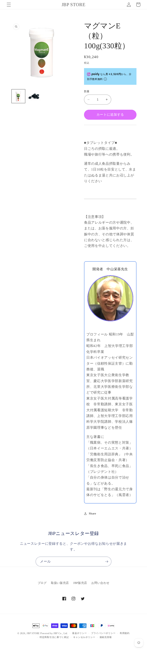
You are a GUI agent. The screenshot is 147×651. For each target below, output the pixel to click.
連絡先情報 (106, 637)
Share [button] (92, 513)
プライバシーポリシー (103, 633)
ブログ (42, 582)
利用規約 (125, 633)
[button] (8, 4)
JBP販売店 (80, 582)
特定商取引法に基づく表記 (54, 637)
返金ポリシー (79, 633)
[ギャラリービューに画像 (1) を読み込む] (18, 96)
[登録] (106, 562)
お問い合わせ (100, 582)
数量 (87, 91)
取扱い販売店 (60, 582)
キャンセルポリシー (84, 637)
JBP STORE (33, 633)
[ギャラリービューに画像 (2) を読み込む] (34, 96)
